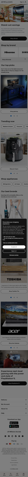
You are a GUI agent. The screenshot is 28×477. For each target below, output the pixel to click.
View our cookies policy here (10, 242)
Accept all (14, 246)
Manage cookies (14, 255)
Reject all (14, 251)
